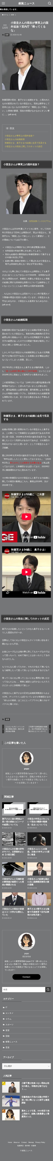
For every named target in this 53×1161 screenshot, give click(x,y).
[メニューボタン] (3, 3)
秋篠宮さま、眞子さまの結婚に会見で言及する (25, 143)
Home (10, 1142)
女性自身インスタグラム (40, 221)
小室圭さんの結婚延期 (15, 139)
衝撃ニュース (11, 1042)
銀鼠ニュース (27, 3)
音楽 (7, 1047)
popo (26, 769)
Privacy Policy (40, 1142)
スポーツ (9, 1025)
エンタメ (9, 1013)
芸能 (7, 1036)
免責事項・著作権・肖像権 (26, 1145)
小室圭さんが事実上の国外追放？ (19, 136)
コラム (8, 1019)
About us (17, 1142)
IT (6, 1007)
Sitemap (31, 1142)
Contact (26, 977)
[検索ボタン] (49, 3)
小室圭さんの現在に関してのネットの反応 (23, 146)
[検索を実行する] (48, 989)
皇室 (6, 35)
